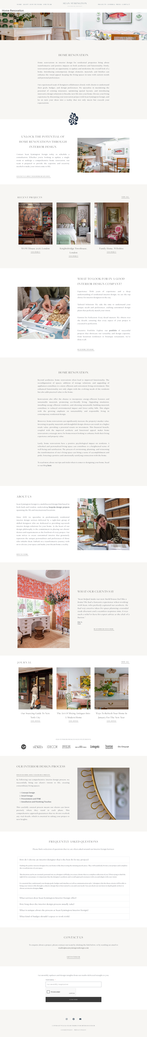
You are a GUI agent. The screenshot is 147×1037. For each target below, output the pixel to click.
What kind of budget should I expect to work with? (45, 916)
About (26, 4)
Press (118, 4)
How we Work (36, 4)
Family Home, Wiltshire (111, 248)
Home (19, 4)
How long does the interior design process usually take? (47, 904)
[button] (73, 860)
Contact (126, 4)
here (50, 465)
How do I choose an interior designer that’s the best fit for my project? (54, 860)
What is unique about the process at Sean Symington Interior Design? (54, 910)
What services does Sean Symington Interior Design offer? (48, 898)
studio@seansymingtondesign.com (73, 948)
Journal (111, 4)
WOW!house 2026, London (35, 248)
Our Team (47, 4)
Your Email (50, 980)
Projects (102, 4)
